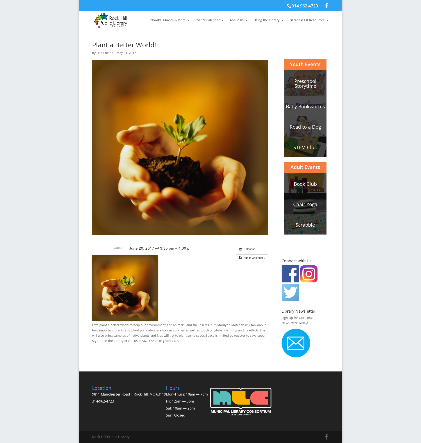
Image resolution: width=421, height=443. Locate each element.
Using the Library (267, 20)
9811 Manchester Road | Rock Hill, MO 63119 (129, 394)
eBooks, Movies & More (168, 20)
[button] (252, 258)
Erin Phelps (104, 53)
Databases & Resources (307, 20)
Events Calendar (208, 20)
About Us (237, 20)
